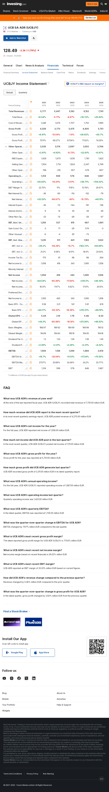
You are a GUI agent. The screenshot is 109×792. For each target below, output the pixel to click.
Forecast (103, 73)
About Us (61, 693)
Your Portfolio (8, 705)
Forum (80, 65)
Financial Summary (11, 73)
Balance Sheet (47, 73)
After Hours (64, 11)
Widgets (6, 710)
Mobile (5, 699)
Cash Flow (60, 73)
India (33, 11)
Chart (19, 65)
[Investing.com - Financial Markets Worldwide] (16, 4)
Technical (67, 65)
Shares (6, 11)
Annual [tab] (9, 92)
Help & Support (64, 705)
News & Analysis (35, 65)
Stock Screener (20, 11)
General (7, 65)
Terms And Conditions (12, 774)
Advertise (61, 699)
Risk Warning (48, 774)
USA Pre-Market (47, 11)
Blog (4, 693)
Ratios (71, 73)
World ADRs (91, 11)
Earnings (92, 73)
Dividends (81, 73)
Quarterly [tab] (23, 92)
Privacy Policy (32, 774)
